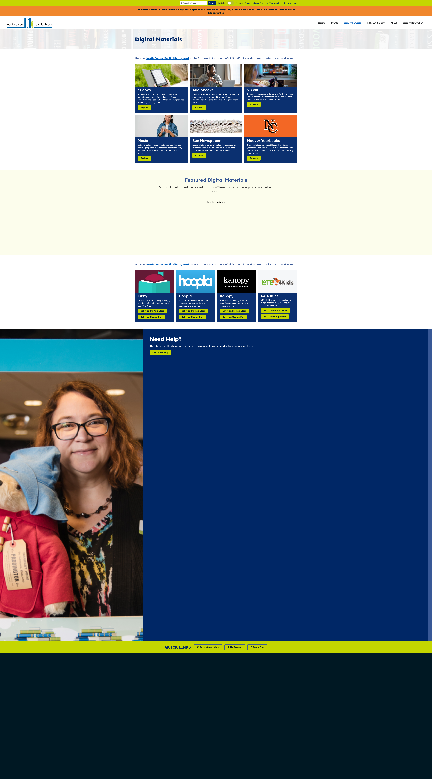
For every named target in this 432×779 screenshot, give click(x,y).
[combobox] (193, 3)
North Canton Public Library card (167, 58)
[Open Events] (339, 22)
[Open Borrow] (326, 22)
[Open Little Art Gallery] (386, 22)
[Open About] (398, 22)
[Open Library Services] (363, 22)
